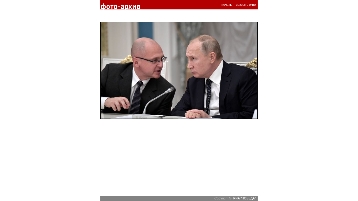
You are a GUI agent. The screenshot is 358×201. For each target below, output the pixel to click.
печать (226, 5)
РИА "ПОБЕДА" (244, 198)
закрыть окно (246, 5)
